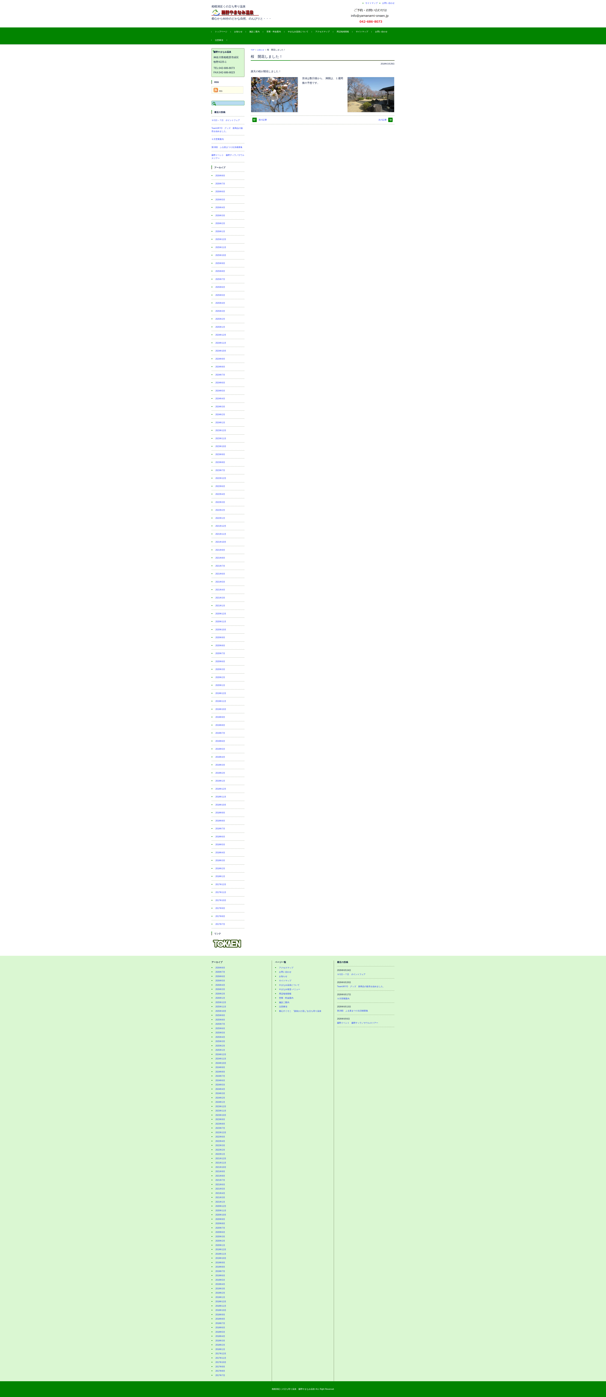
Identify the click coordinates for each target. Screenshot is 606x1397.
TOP (252, 50)
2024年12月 (220, 335)
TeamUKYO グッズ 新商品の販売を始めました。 (361, 986)
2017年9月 (220, 908)
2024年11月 (220, 343)
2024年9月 (220, 359)
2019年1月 (220, 781)
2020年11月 (220, 621)
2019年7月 (220, 733)
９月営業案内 (217, 139)
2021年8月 (220, 558)
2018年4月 (220, 852)
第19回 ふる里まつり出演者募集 (226, 147)
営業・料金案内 (274, 31)
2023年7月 (220, 470)
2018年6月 (220, 836)
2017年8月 (220, 916)
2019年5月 (220, 749)
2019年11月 (220, 701)
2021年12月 (220, 526)
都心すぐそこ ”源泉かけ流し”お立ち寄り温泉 (300, 1011)
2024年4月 (220, 398)
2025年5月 (220, 295)
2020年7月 (220, 653)
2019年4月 (220, 757)
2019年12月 (220, 693)
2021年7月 (220, 566)
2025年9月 (220, 263)
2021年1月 (220, 605)
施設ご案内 (254, 31)
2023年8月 (220, 462)
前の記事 (263, 120)
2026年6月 (220, 191)
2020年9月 (220, 637)
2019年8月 (220, 725)
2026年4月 (220, 207)
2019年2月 (220, 773)
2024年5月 (220, 391)
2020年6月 (220, 661)
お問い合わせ (381, 31)
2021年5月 (220, 582)
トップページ (221, 31)
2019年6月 (220, 741)
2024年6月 (220, 382)
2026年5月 (220, 199)
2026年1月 (220, 231)
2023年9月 (220, 454)
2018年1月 (220, 876)
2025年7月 (220, 279)
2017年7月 (220, 924)
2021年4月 (220, 590)
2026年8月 (220, 175)
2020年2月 (220, 677)
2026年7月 (220, 183)
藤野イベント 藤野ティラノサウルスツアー (357, 1023)
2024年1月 (220, 422)
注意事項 (219, 40)
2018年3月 (220, 860)
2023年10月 (220, 446)
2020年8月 (220, 645)
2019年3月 (220, 765)
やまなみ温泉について (298, 31)
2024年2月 (220, 414)
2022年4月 (220, 494)
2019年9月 (220, 717)
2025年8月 (220, 271)
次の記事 (382, 120)
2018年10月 (220, 805)
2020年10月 (220, 629)
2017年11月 (220, 892)
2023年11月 (220, 438)
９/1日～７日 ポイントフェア (225, 120)
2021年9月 (220, 550)
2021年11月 (220, 534)
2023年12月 (220, 430)
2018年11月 (220, 797)
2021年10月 (220, 542)
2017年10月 (220, 900)
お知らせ (238, 31)
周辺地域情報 (343, 31)
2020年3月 (220, 669)
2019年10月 (220, 709)
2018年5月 (220, 844)
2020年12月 (220, 613)
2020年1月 (220, 685)
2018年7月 (220, 828)
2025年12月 (220, 239)
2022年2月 (220, 510)
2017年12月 (220, 884)
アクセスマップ (322, 31)
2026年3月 (220, 215)
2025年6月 (220, 287)
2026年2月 (220, 223)
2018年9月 (220, 812)
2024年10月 (220, 351)
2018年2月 (220, 868)
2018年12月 (220, 789)
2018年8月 (220, 821)
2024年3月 (220, 406)
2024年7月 (220, 375)
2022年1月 (220, 518)
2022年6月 (220, 486)
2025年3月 (220, 311)
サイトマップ (362, 31)
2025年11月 (220, 247)
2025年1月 (220, 327)
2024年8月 (220, 367)
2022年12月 (220, 478)
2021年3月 (220, 598)
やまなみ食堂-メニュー (289, 989)
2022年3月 (220, 502)
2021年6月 (220, 574)
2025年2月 (220, 319)
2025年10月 (220, 255)
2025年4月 (220, 303)
